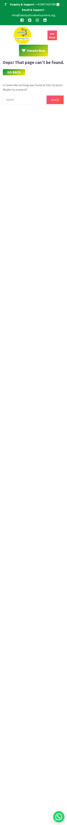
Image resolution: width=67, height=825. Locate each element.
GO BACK (14, 72)
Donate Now (36, 50)
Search (55, 99)
